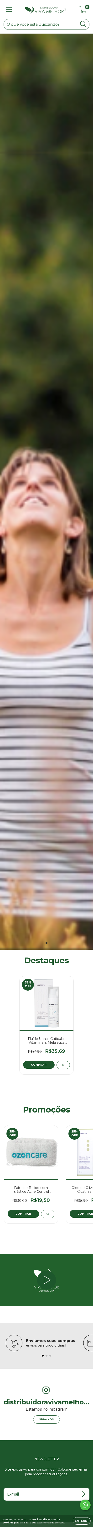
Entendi (81, 1520)
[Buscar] (83, 24)
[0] (83, 11)
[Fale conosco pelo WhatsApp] (85, 1505)
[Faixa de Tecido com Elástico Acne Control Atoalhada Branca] (47, 1214)
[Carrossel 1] (46, 492)
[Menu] (9, 10)
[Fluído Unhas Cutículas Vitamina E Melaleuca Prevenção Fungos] (63, 1065)
